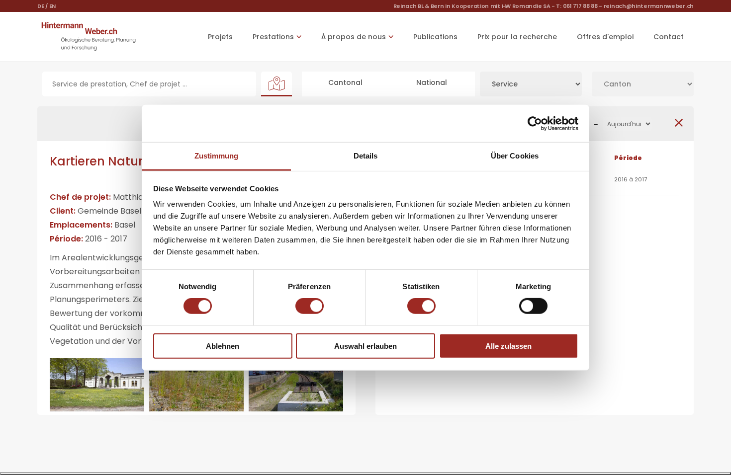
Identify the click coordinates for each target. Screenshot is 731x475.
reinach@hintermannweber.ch (649, 6)
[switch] (309, 306)
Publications (435, 37)
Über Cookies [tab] (515, 156)
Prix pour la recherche (517, 37)
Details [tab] (366, 156)
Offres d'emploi (605, 37)
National (431, 82)
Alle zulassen (508, 346)
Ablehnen (222, 346)
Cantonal (345, 82)
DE (40, 6)
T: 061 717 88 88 (576, 6)
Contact (668, 37)
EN (52, 6)
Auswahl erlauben (365, 346)
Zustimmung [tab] (216, 156)
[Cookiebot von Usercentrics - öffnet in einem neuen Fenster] (534, 123)
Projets (220, 37)
